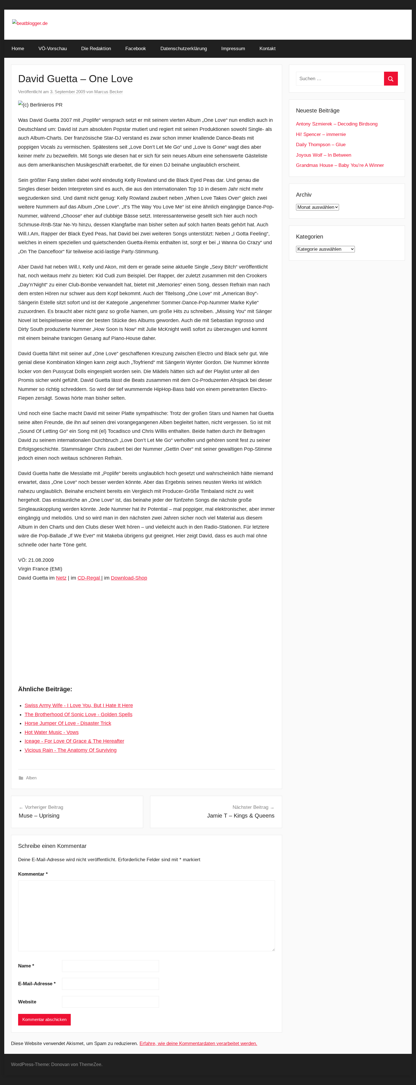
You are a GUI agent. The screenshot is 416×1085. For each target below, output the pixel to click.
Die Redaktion (96, 48)
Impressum (233, 48)
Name (26, 966)
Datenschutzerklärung (183, 48)
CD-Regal (89, 578)
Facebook (135, 48)
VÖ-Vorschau (52, 48)
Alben (31, 777)
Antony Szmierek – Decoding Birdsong (337, 124)
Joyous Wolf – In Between (323, 155)
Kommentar (33, 874)
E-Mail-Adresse (37, 983)
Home (18, 48)
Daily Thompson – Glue (321, 144)
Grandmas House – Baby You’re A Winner (340, 165)
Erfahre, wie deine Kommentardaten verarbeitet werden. (198, 1043)
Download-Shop (129, 578)
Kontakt (268, 48)
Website (27, 1002)
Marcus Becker (108, 91)
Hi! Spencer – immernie (321, 134)
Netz (61, 578)
